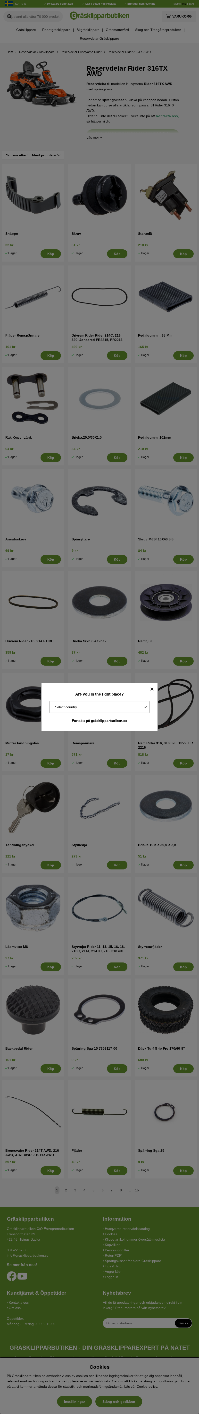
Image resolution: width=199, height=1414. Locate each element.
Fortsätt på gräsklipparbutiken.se (99, 721)
